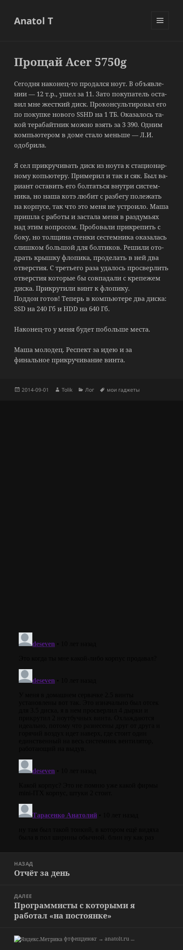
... (132, 938)
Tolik (67, 389)
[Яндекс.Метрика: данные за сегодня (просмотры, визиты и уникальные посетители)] (38, 939)
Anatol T (33, 20)
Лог (89, 389)
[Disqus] (91, 507)
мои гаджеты (123, 389)
